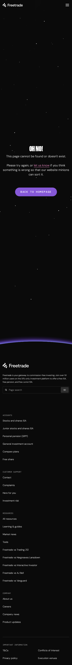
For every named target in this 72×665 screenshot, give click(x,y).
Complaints (9, 485)
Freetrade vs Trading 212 (16, 549)
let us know (41, 165)
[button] (67, 5)
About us (7, 598)
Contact (7, 477)
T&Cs (5, 650)
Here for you (9, 492)
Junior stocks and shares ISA (18, 428)
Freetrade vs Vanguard (15, 580)
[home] (13, 5)
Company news (11, 614)
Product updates (12, 621)
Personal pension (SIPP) (15, 436)
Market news (9, 534)
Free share (8, 459)
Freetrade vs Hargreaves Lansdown (21, 557)
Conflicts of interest (48, 650)
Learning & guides (12, 526)
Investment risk (11, 500)
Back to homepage (36, 192)
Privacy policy (10, 658)
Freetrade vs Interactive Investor (20, 565)
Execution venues (47, 658)
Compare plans (11, 451)
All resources (10, 518)
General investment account (18, 443)
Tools (5, 541)
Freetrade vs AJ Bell (13, 572)
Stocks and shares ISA (14, 420)
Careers (7, 606)
